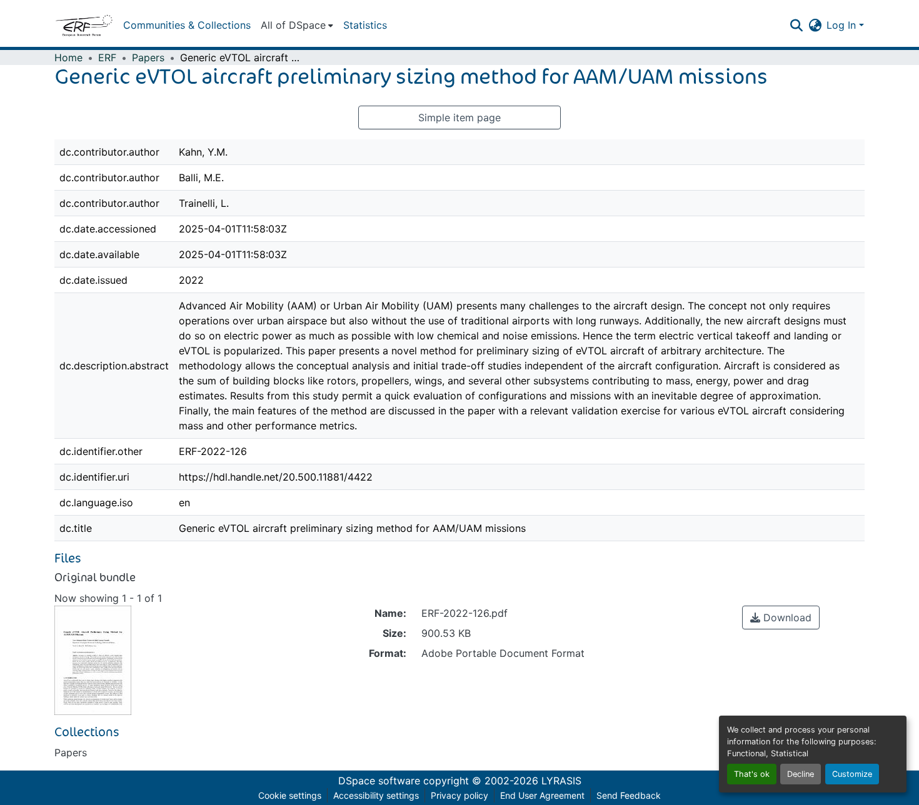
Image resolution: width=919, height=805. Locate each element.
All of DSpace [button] (293, 25)
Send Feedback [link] (628, 795)
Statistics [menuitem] (365, 25)
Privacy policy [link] (459, 795)
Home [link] (68, 57)
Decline (800, 774)
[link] (781, 617)
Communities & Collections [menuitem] (187, 25)
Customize (852, 774)
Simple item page (459, 117)
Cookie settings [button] (289, 795)
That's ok (752, 774)
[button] (83, 25)
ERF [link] (107, 57)
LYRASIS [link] (561, 780)
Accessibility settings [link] (376, 795)
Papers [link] (148, 57)
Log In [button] (842, 25)
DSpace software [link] (379, 780)
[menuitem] (297, 25)
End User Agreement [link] (542, 795)
